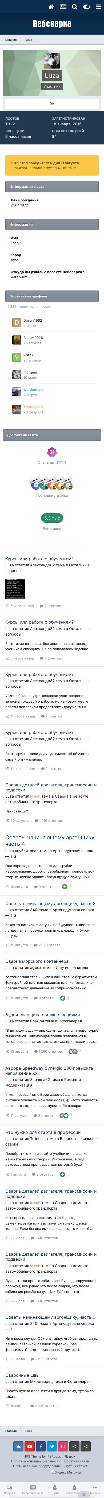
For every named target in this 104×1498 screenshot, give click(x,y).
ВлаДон (37, 1021)
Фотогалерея (70, 1021)
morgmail (30, 372)
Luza (9, 565)
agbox (35, 967)
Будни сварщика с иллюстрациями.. (43, 1014)
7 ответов (52, 606)
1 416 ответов (50, 820)
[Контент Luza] (52, 103)
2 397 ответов (46, 1406)
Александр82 (42, 565)
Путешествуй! (76, 1466)
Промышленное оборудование (37, 1466)
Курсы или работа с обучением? (39, 558)
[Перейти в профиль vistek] (16, 357)
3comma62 (40, 1079)
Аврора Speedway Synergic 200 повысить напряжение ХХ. (49, 1070)
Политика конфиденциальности (35, 1461)
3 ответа (45, 998)
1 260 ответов (50, 1051)
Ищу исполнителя (72, 967)
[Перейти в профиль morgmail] (16, 374)
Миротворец (41, 1381)
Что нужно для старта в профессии (43, 1132)
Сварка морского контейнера (37, 961)
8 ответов (44, 1174)
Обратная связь (76, 1461)
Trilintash (38, 1138)
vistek (28, 355)
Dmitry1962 (32, 320)
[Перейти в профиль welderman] (16, 391)
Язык (69, 1456)
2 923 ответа (49, 945)
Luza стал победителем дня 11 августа (45, 163)
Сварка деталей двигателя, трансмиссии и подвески (51, 787)
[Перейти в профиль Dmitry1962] (16, 322)
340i (34, 909)
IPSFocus (54, 1456)
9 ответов (46, 887)
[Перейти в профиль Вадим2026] (16, 340)
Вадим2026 (33, 337)
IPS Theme (33, 1456)
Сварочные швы (22, 1375)
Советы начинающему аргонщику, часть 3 (50, 903)
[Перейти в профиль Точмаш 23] (16, 409)
